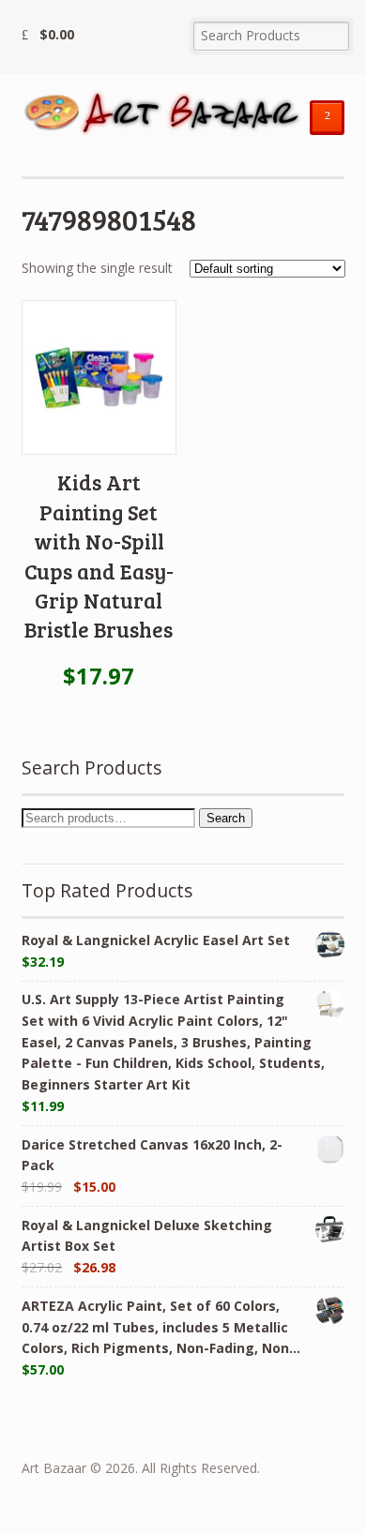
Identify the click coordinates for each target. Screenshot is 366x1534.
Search (225, 818)
